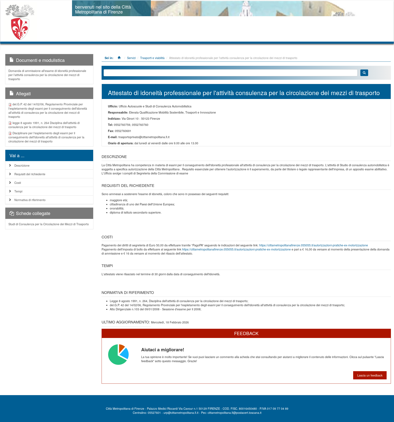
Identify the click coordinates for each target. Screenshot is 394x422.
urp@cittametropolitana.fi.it (181, 413)
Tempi (18, 191)
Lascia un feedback (370, 375)
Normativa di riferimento (30, 200)
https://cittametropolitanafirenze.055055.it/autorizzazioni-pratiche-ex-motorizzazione (313, 245)
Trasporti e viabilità (152, 58)
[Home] (21, 21)
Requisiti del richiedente (29, 174)
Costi (17, 183)
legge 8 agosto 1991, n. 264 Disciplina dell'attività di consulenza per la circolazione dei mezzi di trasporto (44, 125)
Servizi (131, 58)
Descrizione (22, 165)
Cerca (364, 72)
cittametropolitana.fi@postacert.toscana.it (234, 413)
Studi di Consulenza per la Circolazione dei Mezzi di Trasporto (48, 224)
